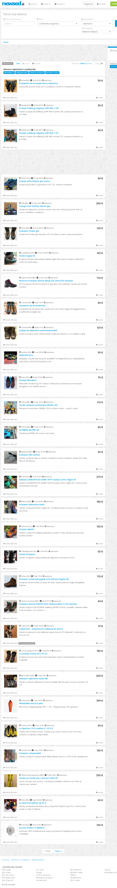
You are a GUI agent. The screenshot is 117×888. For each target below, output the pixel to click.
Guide (60, 4)
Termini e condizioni (20, 859)
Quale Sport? (88, 19)
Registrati (88, 4)
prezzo (89, 63)
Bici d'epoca (7, 880)
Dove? (40, 19)
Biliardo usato (76, 872)
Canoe (107, 870)
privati (26, 63)
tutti (18, 63)
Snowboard (41, 880)
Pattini (73, 875)
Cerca (33, 4)
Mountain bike (8, 877)
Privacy (5, 859)
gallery (98, 63)
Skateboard (75, 877)
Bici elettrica (75, 870)
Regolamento (38, 859)
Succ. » (58, 851)
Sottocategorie (86, 28)
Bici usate (6, 872)
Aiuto (46, 4)
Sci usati (40, 870)
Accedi (101, 4)
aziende (37, 63)
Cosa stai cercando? (13, 19)
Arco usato (75, 880)
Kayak (39, 872)
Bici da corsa (8, 875)
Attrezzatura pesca (44, 877)
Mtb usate (6, 870)
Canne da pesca (43, 875)
